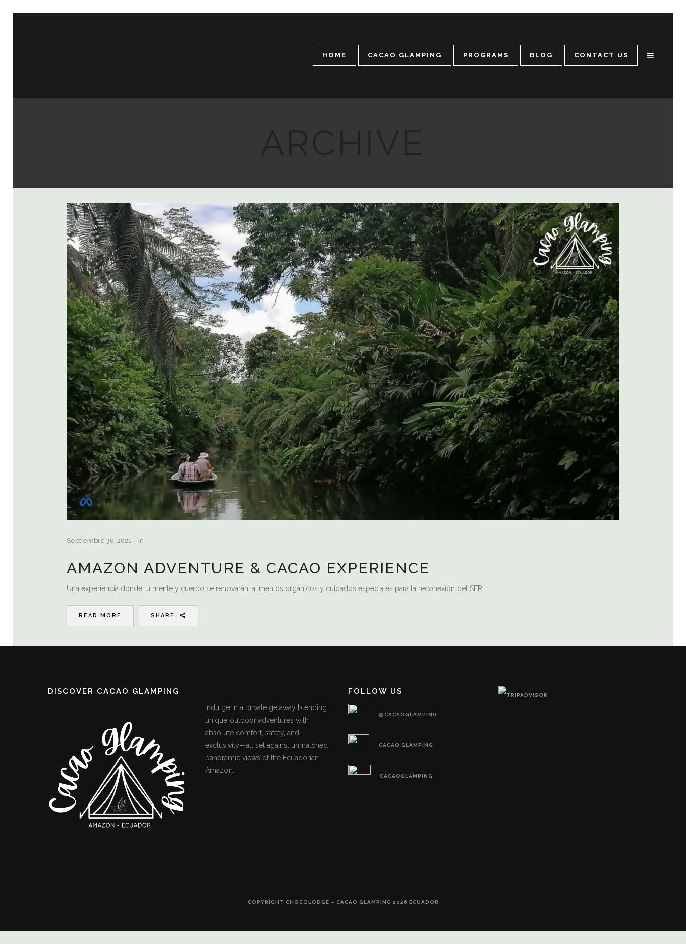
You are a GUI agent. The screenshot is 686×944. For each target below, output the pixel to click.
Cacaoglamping (406, 776)
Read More (100, 615)
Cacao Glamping (406, 745)
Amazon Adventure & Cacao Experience (248, 568)
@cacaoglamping (408, 714)
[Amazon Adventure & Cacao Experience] (343, 361)
